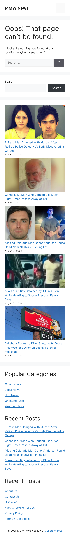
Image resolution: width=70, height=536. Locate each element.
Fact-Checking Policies (20, 507)
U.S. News (12, 395)
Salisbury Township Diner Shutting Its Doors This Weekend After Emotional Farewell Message (33, 347)
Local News (12, 389)
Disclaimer (11, 502)
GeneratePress (53, 530)
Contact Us (12, 496)
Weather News (14, 406)
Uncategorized (14, 400)
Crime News (13, 384)
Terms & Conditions (17, 518)
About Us (11, 491)
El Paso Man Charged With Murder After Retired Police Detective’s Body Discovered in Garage (34, 146)
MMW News (17, 8)
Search (9, 81)
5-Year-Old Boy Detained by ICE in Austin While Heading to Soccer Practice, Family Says (32, 295)
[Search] (59, 63)
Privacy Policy (14, 513)
